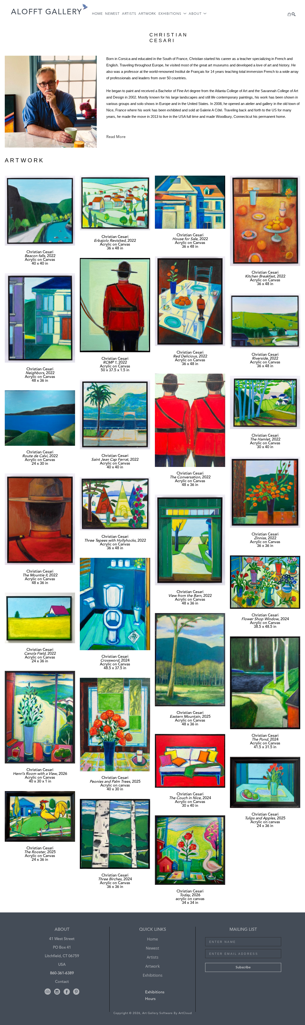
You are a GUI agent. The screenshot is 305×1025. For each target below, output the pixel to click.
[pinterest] (76, 992)
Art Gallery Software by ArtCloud (167, 1013)
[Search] (293, 14)
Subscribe (243, 967)
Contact (62, 982)
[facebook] (67, 992)
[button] (172, 14)
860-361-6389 (62, 973)
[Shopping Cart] (289, 14)
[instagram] (57, 992)
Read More (116, 137)
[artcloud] (48, 992)
